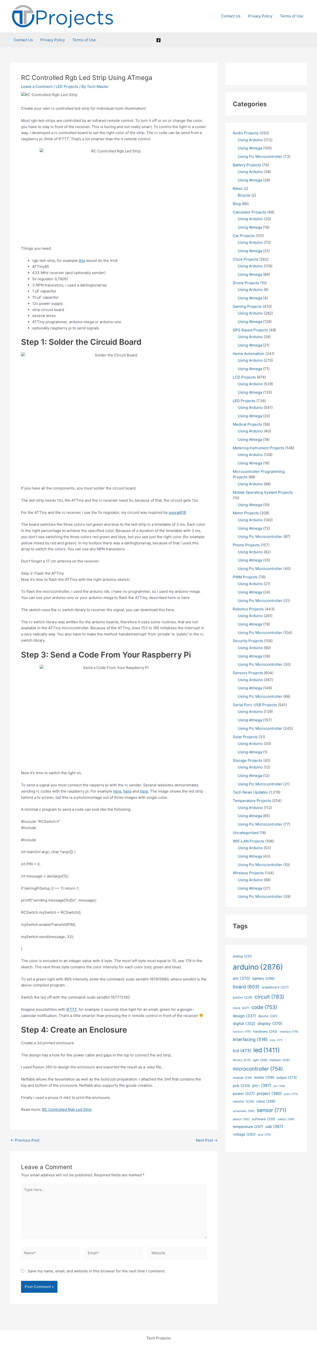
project (269, 1093)
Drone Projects (246, 282)
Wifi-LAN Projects (248, 841)
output (286, 1078)
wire (264, 1134)
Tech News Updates (250, 792)
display (270, 1023)
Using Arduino (250, 140)
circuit (269, 997)
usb (274, 1126)
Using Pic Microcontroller (260, 156)
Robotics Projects (248, 609)
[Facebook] (158, 40)
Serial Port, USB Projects (255, 704)
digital (244, 1023)
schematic (244, 1111)
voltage (244, 1134)
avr (241, 978)
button (242, 997)
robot (265, 1101)
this (82, 260)
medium (279, 1060)
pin (279, 1086)
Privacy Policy (260, 16)
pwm (291, 1094)
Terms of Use (291, 16)
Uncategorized (246, 832)
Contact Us (230, 16)
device (268, 1016)
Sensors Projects (248, 672)
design (244, 1015)
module (242, 1078)
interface (289, 1031)
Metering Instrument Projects (258, 448)
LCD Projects (244, 377)
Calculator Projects (249, 212)
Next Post (206, 1140)
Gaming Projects (247, 306)
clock (241, 1008)
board (246, 987)
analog (242, 956)
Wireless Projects (248, 873)
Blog (237, 203)
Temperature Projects (252, 800)
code (264, 1007)
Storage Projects (247, 760)
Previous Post (24, 1140)
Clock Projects (245, 259)
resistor (243, 1101)
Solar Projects (245, 736)
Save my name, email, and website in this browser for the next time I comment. (96, 1271)
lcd (242, 1050)
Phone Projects (246, 545)
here (117, 791)
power (244, 1093)
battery (263, 978)
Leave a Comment (37, 86)
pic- (261, 1085)
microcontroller (258, 1069)
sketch (241, 1119)
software (263, 1119)
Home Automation (248, 353)
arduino (258, 967)
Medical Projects (247, 424)
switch (286, 1119)
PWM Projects (245, 577)
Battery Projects (247, 165)
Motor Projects (246, 513)
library (242, 1060)
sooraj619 (177, 512)
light (260, 1060)
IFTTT (71, 1009)
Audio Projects (246, 133)
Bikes (237, 188)
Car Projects (244, 235)
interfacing (250, 1039)
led (266, 1050)
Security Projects (248, 640)
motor (264, 1077)
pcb (241, 1085)
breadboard (275, 987)
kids (276, 1040)
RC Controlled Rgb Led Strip (67, 1109)
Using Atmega (250, 148)
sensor (271, 1110)
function (242, 1031)
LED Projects (67, 86)
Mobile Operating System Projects (263, 492)
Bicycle (244, 195)
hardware (265, 1031)
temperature (248, 1126)
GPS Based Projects (250, 330)
